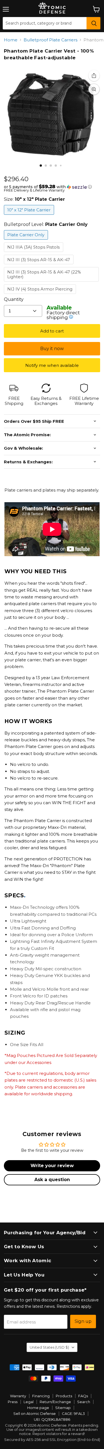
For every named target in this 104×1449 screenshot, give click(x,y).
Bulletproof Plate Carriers (50, 39)
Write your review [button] (52, 1165)
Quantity (14, 299)
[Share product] (94, 75)
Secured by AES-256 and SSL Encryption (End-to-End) (52, 1439)
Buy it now (52, 348)
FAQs (83, 1396)
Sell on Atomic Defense (34, 1413)
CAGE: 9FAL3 (73, 1413)
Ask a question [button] (52, 1179)
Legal (29, 1402)
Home (10, 39)
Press (12, 1402)
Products (64, 1396)
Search (83, 1402)
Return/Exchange (55, 1402)
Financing (41, 1396)
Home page (38, 1407)
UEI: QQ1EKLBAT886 (52, 1419)
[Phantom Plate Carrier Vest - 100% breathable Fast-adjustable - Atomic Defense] (41, 165)
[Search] (93, 23)
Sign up (83, 1321)
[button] (52, 187)
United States (49, 1347)
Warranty (18, 1396)
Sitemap (63, 1407)
